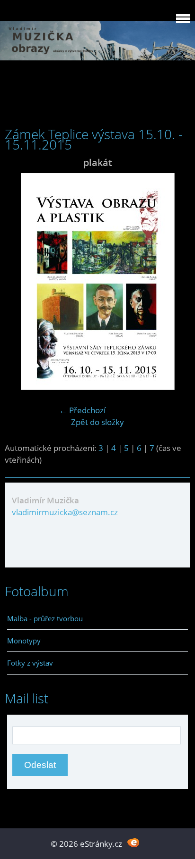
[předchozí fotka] (20, 281)
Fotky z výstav (30, 662)
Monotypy (24, 640)
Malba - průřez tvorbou (45, 618)
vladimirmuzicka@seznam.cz (65, 512)
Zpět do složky (97, 422)
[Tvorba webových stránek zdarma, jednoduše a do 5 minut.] (133, 843)
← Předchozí (82, 410)
